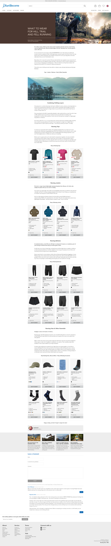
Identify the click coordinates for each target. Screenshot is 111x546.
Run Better (93, 10)
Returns (16, 532)
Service (17, 525)
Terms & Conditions (28, 527)
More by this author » (37, 429)
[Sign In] (95, 6)
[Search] (84, 6)
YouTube (44, 529)
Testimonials (4, 535)
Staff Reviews (4, 533)
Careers (3, 536)
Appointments (17, 528)
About (4, 525)
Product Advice (5, 532)
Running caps (37, 334)
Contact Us (17, 527)
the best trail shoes (66, 67)
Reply (81, 492)
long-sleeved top (49, 131)
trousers (39, 255)
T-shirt (50, 129)
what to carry (58, 67)
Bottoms (53, 72)
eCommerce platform (105, 540)
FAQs (16, 535)
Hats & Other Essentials (61, 72)
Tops (45, 72)
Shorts (35, 254)
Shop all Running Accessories (63, 355)
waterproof (47, 334)
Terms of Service (57, 484)
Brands (22, 10)
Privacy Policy (50, 484)
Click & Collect (17, 530)
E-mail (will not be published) (33, 461)
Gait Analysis (105, 10)
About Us (4, 527)
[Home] (10, 6)
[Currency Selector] (108, 6)
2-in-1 (48, 257)
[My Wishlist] (103, 6)
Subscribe (25, 519)
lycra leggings (69, 254)
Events (3, 529)
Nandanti (36, 427)
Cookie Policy (27, 528)
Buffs (35, 340)
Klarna (26, 530)
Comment (29, 466)
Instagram (44, 527)
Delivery (16, 529)
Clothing (9, 10)
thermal (47, 132)
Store (99, 10)
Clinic (3, 530)
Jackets (49, 72)
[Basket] (99, 6)
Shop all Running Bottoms (55, 261)
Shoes (3, 10)
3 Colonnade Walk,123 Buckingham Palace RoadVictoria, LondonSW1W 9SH (30, 537)
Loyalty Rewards (17, 534)
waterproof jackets (56, 186)
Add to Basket (34, 177)
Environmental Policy (6, 534)
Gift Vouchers (17, 533)
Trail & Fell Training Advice (33, 41)
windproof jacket (57, 129)
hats (39, 346)
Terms (27, 525)
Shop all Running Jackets (55, 202)
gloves (43, 346)
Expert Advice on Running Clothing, (35, 40)
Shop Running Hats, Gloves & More (48, 355)
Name (29, 457)
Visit (26, 533)
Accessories (16, 10)
